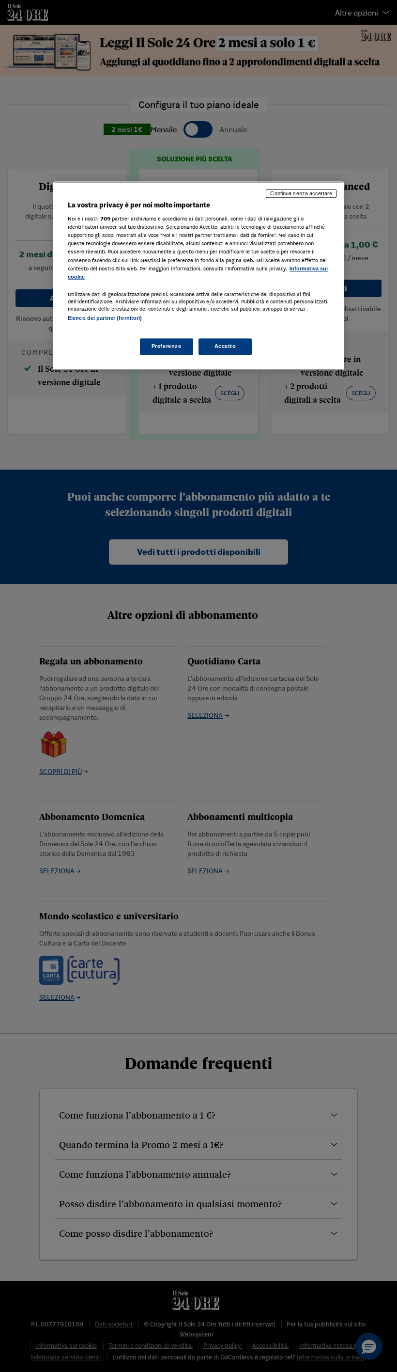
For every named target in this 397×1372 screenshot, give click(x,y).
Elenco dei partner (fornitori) (105, 318)
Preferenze (167, 346)
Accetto (225, 346)
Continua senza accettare (301, 193)
